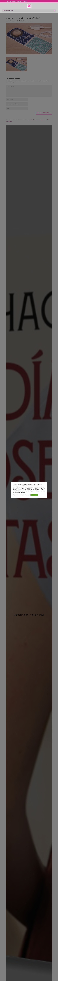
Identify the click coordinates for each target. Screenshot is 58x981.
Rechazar (27, 495)
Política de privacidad (19, 492)
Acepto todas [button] (34, 494)
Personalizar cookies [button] (18, 495)
